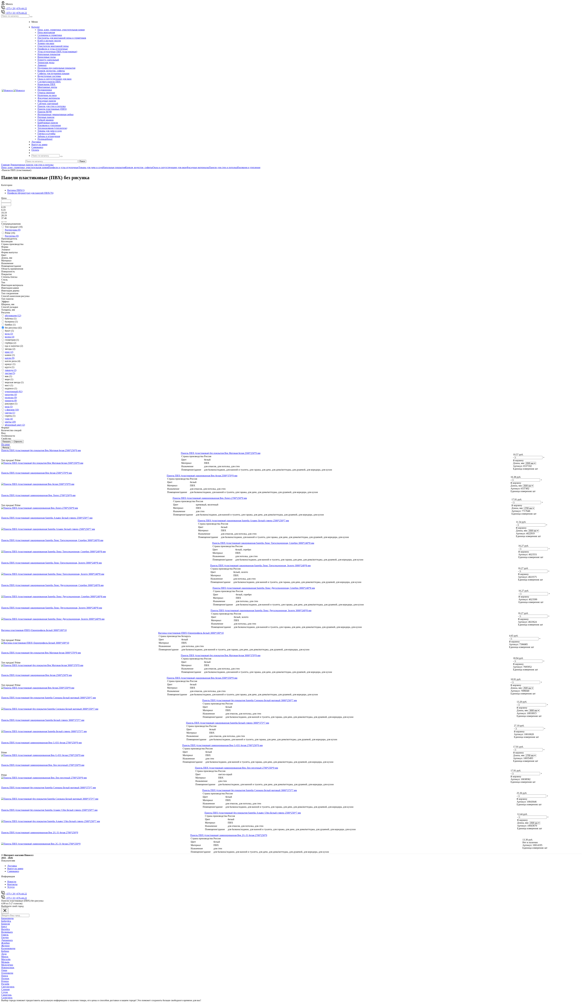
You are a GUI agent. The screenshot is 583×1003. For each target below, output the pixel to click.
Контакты (12, 884)
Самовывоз (13, 871)
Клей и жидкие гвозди (49, 40)
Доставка (12, 865)
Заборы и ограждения (49, 136)
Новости (11, 881)
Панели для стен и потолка (52, 106)
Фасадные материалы (49, 98)
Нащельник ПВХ (46, 84)
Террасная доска (46, 62)
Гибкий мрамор (46, 120)
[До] (5, 221)
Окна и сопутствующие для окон (55, 79)
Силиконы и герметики (50, 35)
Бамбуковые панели (48, 122)
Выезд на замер (15, 868)
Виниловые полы (47, 57)
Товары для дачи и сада (50, 131)
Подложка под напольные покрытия (56, 68)
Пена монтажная (46, 32)
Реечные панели (46, 117)
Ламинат (42, 65)
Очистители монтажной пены (53, 46)
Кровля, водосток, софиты (51, 70)
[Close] (5, 911)
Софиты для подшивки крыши (53, 73)
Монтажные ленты (47, 87)
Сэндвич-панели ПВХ (49, 81)
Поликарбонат (45, 139)
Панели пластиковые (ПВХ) (52, 109)
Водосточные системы (49, 76)
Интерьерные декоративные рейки (55, 114)
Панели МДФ (45, 111)
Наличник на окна (47, 95)
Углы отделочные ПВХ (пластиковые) (57, 51)
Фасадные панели (47, 100)
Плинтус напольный (48, 59)
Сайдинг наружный (48, 103)
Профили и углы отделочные (53, 49)
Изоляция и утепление (49, 125)
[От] (2, 221)
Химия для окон (46, 43)
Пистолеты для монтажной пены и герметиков (62, 38)
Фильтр (5, 447)
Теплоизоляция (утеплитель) (52, 128)
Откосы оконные (46, 92)
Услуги (11, 887)
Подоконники (45, 90)
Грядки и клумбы (46, 133)
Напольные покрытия (49, 54)
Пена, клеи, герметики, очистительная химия (61, 29)
